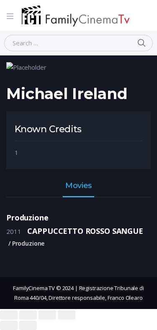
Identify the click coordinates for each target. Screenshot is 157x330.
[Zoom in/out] (66, 315)
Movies (78, 186)
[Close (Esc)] (9, 315)
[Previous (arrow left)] (9, 325)
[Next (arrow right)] (28, 325)
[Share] (28, 315)
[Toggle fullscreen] (47, 315)
